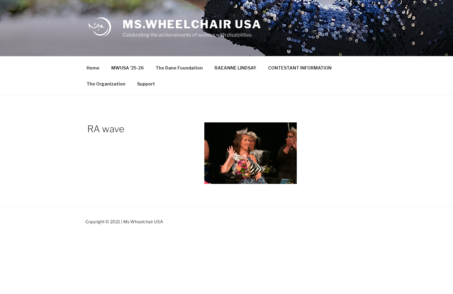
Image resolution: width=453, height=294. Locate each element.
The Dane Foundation (179, 67)
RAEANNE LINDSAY (235, 67)
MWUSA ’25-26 (127, 67)
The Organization (106, 83)
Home (93, 67)
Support (146, 83)
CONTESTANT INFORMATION (300, 67)
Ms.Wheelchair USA (192, 24)
